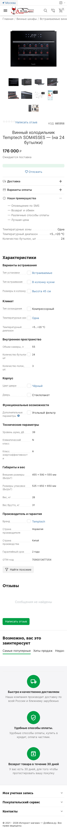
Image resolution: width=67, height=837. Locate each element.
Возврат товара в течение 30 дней (33, 764)
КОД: (51, 123)
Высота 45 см (41, 291)
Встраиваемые (42, 273)
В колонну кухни (43, 282)
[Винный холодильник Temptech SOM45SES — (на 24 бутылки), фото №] (33, 48)
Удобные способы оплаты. (33, 728)
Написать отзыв (26, 122)
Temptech (38, 521)
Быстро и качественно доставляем (33, 692)
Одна (35, 318)
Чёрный (37, 386)
